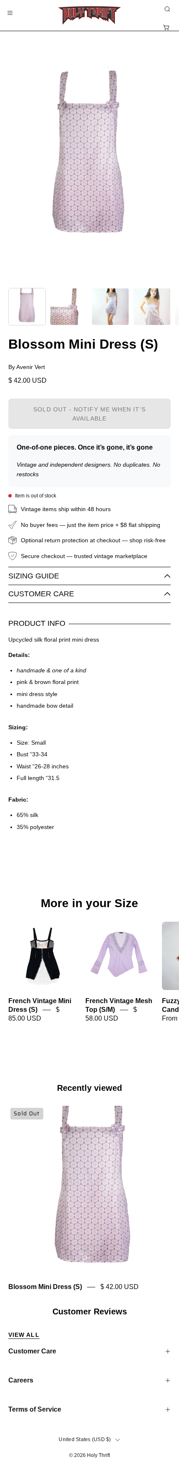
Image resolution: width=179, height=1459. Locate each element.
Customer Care (41, 594)
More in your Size (89, 903)
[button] (166, 9)
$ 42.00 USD (119, 1287)
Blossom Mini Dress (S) (45, 1287)
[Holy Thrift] (89, 15)
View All (24, 1334)
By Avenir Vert (26, 367)
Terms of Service (34, 1409)
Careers (20, 1380)
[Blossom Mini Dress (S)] (27, 306)
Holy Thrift (98, 1455)
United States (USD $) (85, 1439)
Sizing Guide (33, 576)
